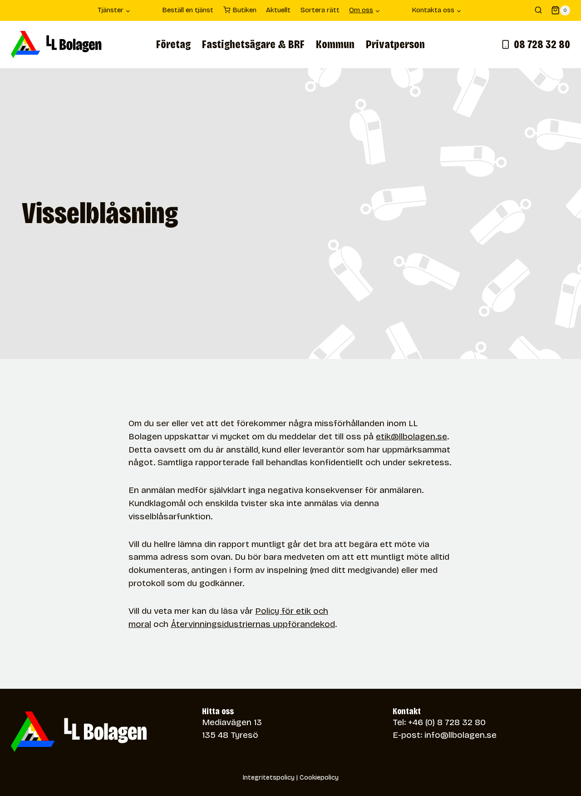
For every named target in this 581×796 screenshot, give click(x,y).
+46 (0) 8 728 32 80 (447, 722)
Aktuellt (278, 10)
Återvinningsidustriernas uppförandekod (253, 624)
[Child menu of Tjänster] (147, 10)
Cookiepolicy (319, 777)
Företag (173, 44)
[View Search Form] (538, 10)
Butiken (244, 10)
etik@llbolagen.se (411, 436)
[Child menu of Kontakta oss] (477, 10)
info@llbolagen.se (460, 735)
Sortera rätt (320, 10)
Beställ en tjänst (187, 10)
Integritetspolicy (269, 777)
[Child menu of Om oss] (396, 10)
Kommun (335, 44)
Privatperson (395, 44)
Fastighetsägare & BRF (253, 44)
